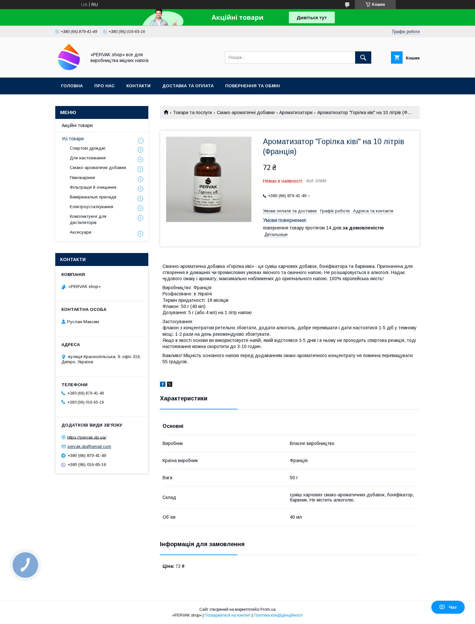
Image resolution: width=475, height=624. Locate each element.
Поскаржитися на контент (228, 615)
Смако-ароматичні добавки (246, 112)
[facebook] (162, 385)
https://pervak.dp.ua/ (86, 437)
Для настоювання (88, 157)
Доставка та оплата (188, 85)
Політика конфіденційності (278, 615)
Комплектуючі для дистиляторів (88, 219)
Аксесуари (80, 232)
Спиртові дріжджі (87, 148)
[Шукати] (363, 57)
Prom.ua (268, 609)
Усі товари (73, 138)
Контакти (138, 85)
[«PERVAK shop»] (69, 69)
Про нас (104, 85)
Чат (453, 607)
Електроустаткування (91, 206)
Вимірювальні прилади (93, 197)
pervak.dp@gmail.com (89, 446)
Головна (72, 85)
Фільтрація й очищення (93, 187)
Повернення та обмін (252, 85)
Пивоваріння (82, 177)
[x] (169, 385)
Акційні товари (77, 125)
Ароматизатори (295, 112)
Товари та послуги (192, 112)
